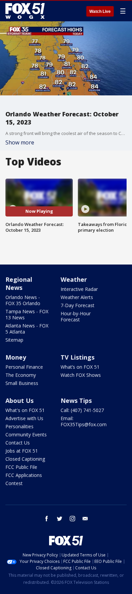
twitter (59, 518)
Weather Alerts (77, 297)
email (85, 518)
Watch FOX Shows (81, 375)
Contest (14, 483)
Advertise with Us (24, 418)
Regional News (18, 283)
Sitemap (14, 340)
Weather (74, 279)
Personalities (19, 426)
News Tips (76, 400)
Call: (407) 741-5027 (82, 410)
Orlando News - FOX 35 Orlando (22, 300)
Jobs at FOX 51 (21, 451)
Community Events (26, 434)
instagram (72, 518)
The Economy (20, 375)
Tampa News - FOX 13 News (26, 314)
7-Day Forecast (77, 305)
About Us (19, 400)
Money (15, 357)
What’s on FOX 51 (80, 367)
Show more (19, 142)
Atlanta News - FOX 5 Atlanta (26, 328)
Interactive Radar (79, 289)
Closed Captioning (25, 459)
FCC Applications (23, 475)
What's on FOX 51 (25, 410)
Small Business (21, 383)
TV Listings (77, 357)
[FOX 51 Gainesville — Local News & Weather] (25, 11)
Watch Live (100, 11)
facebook (46, 518)
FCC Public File (21, 467)
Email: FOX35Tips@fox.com (84, 421)
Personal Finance (24, 367)
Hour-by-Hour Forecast (76, 316)
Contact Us (17, 442)
